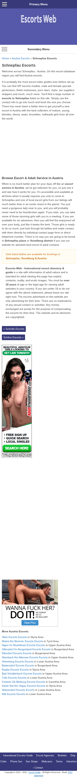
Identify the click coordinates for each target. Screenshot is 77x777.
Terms (59, 761)
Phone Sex (16, 761)
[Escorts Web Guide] (38, 24)
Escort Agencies (45, 755)
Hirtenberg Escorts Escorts (17, 661)
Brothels (62, 755)
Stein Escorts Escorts (14, 637)
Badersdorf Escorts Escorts (18, 665)
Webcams (46, 761)
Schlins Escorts (13, 337)
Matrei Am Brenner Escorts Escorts (22, 641)
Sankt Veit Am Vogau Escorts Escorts (23, 685)
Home (5, 58)
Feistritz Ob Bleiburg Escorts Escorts (23, 681)
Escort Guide (35, 772)
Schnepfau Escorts (19, 65)
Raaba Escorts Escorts (15, 669)
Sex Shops (32, 761)
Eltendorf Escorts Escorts (17, 653)
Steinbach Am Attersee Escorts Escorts (25, 657)
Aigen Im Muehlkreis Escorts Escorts (23, 645)
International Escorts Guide (18, 755)
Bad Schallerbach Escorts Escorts (22, 673)
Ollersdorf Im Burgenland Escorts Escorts (26, 649)
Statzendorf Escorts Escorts (18, 689)
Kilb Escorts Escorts (13, 694)
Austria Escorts (21, 58)
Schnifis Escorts (13, 328)
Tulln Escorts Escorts (14, 677)
